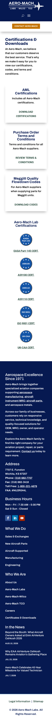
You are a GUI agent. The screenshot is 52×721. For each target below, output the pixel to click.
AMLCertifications (26, 91)
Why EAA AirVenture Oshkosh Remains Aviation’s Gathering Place (26, 653)
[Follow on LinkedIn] (15, 518)
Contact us (28, 451)
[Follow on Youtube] (22, 518)
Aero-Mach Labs (15, 589)
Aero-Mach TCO (15, 603)
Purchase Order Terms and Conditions (26, 135)
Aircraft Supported (16, 550)
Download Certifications (26, 114)
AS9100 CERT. (26, 274)
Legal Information (19, 701)
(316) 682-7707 (23, 478)
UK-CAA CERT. (26, 347)
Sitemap (38, 701)
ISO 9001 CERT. (26, 323)
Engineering (12, 565)
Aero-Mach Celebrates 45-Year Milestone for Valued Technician (23, 669)
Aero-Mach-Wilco (15, 596)
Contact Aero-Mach (26, 26)
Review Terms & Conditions (26, 160)
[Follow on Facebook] (8, 518)
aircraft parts (34, 400)
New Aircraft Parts (16, 543)
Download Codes (26, 204)
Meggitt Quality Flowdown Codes (26, 180)
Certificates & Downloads (20, 617)
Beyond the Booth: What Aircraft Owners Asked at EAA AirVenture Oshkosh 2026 (24, 635)
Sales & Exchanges (17, 536)
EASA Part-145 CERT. (26, 250)
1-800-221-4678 (27, 486)
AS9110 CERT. (26, 299)
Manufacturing (14, 557)
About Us (11, 582)
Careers (10, 610)
